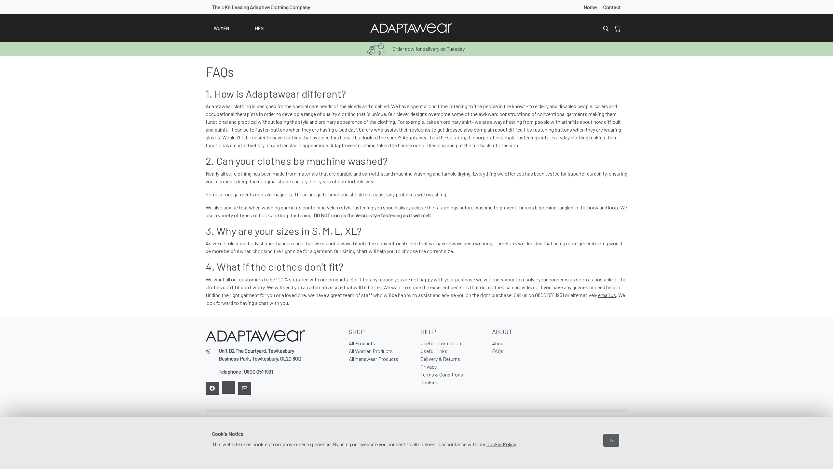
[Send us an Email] (244, 388)
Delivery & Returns (440, 359)
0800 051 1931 (258, 371)
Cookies (429, 382)
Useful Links (433, 351)
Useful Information (440, 343)
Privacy (428, 366)
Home (590, 7)
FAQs (497, 351)
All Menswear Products (373, 359)
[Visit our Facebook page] (212, 388)
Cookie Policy (501, 444)
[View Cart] (617, 28)
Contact (612, 7)
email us (607, 295)
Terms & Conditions (441, 374)
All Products (362, 343)
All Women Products (371, 351)
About (498, 343)
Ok (611, 440)
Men (259, 28)
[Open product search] (606, 28)
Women (221, 28)
